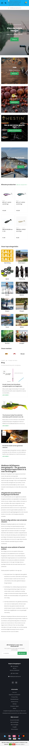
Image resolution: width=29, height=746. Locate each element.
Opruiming (3, 250)
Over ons (14, 692)
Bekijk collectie (22, 184)
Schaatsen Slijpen (14, 706)
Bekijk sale (14, 73)
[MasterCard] (23, 736)
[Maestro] (19, 736)
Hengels (18, 330)
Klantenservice (14, 701)
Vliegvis (17, 298)
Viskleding (18, 266)
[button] (1, 32)
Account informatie (14, 720)
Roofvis (3, 330)
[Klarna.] (14, 736)
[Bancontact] (10, 739)
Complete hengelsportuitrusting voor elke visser (14, 710)
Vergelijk (15, 727)
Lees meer (5, 395)
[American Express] (5, 736)
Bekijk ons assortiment (14, 130)
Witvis (17, 314)
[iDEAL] (9, 736)
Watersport (18, 250)
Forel (2, 314)
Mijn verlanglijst (14, 724)
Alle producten (14, 729)
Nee (14, 744)
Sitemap (14, 704)
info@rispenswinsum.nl (15, 676)
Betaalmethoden (14, 699)
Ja (10, 744)
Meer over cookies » (20, 744)
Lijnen (2, 266)
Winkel (14, 708)
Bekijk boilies (14, 102)
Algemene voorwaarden (14, 694)
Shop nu (14, 39)
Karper (2, 298)
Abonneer (23, 653)
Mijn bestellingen (14, 722)
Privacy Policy (14, 697)
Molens (17, 282)
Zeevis (2, 282)
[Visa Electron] (19, 739)
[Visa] (14, 739)
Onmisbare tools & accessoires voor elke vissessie (14, 713)
